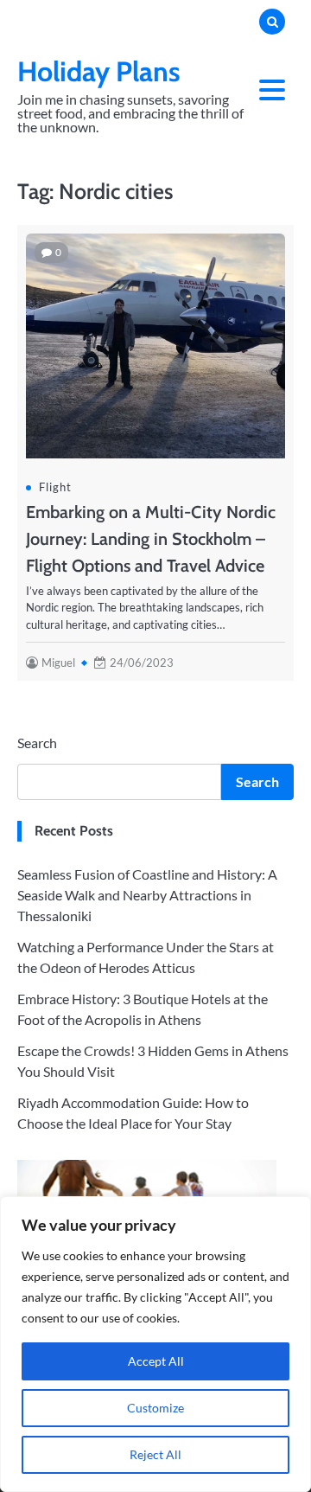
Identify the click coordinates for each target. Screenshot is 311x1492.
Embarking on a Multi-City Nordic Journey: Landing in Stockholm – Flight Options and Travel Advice (151, 539)
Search (37, 742)
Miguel (58, 662)
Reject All (155, 1454)
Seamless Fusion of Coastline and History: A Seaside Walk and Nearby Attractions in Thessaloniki (147, 895)
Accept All (156, 1361)
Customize (155, 1407)
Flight (55, 487)
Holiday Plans (99, 71)
